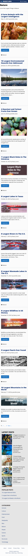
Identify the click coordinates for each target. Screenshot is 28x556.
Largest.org (16, 551)
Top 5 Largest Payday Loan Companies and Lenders (19, 479)
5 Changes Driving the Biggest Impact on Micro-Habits (19, 468)
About (5, 548)
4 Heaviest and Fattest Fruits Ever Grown (11, 110)
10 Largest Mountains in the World (13, 388)
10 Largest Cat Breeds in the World (11, 498)
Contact (10, 548)
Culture (4, 511)
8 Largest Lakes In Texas (12, 196)
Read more (5, 50)
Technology (5, 542)
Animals (4, 508)
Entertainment (6, 514)
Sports (3, 536)
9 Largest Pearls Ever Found (13, 350)
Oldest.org (13, 553)
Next (10, 425)
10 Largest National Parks (9, 492)
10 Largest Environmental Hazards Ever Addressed (12, 62)
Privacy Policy (16, 548)
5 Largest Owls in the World (9, 495)
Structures (4, 539)
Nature (4, 55)
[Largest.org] (6, 1)
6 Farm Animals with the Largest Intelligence (12, 15)
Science (4, 532)
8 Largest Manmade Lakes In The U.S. (14, 272)
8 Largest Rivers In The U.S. (13, 234)
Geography (5, 520)
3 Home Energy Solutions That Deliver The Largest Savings (19, 458)
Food (3, 517)
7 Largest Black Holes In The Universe (13, 158)
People (3, 529)
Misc (3, 523)
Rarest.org (19, 553)
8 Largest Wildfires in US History (12, 312)
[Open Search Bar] (21, 1)
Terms (22, 548)
